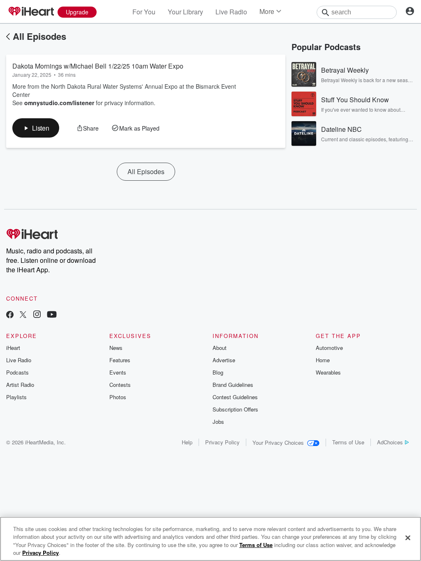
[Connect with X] (23, 315)
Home (323, 360)
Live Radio (231, 11)
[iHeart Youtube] (52, 315)
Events (117, 372)
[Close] (408, 538)
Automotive (329, 348)
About (220, 348)
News (116, 348)
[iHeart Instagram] (37, 315)
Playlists (16, 397)
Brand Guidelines (233, 385)
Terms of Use (348, 442)
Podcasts (17, 372)
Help (187, 442)
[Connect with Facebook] (10, 315)
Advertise (224, 360)
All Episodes (39, 36)
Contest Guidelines (235, 397)
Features (119, 360)
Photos (117, 397)
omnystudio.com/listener (59, 103)
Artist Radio (20, 385)
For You (143, 11)
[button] (35, 128)
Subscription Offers (235, 409)
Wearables (328, 372)
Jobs (218, 421)
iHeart (13, 348)
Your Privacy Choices (278, 442)
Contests (120, 385)
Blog (218, 372)
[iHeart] (31, 12)
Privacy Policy (222, 442)
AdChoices (390, 442)
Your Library (185, 11)
